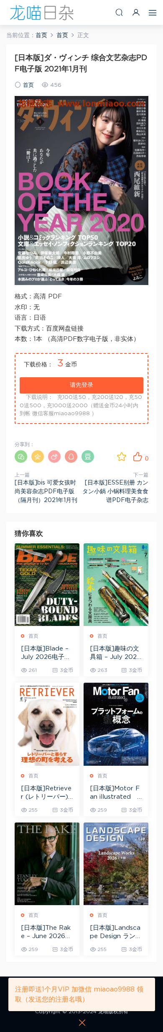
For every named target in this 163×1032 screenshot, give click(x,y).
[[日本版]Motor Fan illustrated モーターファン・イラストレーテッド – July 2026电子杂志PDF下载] (116, 724)
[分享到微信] (21, 456)
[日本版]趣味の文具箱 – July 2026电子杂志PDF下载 (115, 653)
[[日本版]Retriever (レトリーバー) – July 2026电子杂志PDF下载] (47, 724)
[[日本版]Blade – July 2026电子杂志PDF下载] (47, 584)
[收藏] (121, 456)
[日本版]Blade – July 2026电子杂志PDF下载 (46, 653)
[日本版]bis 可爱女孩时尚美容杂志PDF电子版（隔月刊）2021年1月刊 (46, 491)
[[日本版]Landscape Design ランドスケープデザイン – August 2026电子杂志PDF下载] (116, 864)
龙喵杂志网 (41, 12)
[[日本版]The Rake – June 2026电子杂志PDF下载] (47, 864)
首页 (28, 85)
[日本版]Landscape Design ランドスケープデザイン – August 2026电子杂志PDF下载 (116, 933)
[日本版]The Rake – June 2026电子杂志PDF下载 (46, 933)
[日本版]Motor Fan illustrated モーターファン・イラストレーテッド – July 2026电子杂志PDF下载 (115, 793)
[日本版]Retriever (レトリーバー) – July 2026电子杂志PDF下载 (46, 793)
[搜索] (119, 12)
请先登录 (81, 385)
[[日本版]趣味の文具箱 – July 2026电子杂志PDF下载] (116, 584)
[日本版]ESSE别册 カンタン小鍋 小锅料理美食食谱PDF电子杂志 (115, 491)
